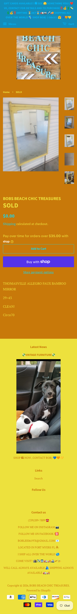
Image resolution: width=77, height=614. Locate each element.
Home (6, 92)
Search (38, 478)
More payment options (38, 272)
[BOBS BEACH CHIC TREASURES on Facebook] (34, 498)
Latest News (38, 347)
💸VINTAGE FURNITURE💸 (38, 355)
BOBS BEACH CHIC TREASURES (49, 585)
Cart (71, 24)
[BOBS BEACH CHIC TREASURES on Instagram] (43, 498)
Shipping (9, 224)
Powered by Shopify (38, 590)
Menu (12, 24)
